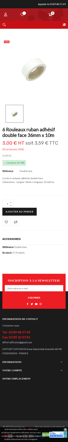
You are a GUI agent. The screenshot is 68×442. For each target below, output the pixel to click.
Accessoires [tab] (11, 239)
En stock (7, 252)
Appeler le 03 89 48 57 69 (52, 4)
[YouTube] (36, 304)
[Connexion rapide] (5, 15)
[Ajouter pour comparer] (16, 222)
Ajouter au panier (19, 211)
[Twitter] (32, 304)
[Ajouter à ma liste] (6, 222)
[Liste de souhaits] (22, 15)
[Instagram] (40, 304)
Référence (7, 171)
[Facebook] (27, 304)
